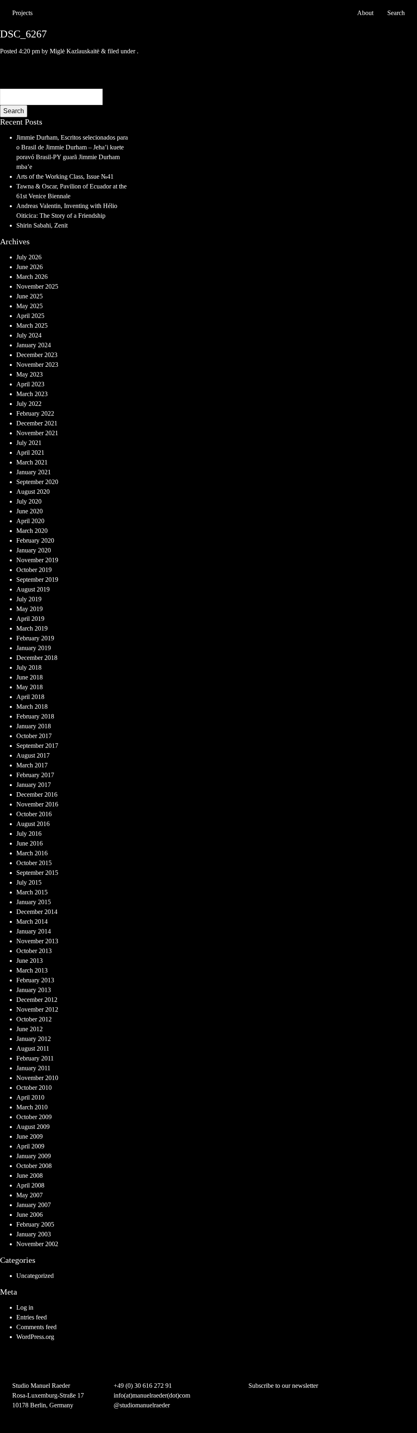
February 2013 (35, 980)
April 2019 (30, 618)
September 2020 (37, 481)
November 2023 (37, 364)
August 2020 (33, 491)
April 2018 (30, 696)
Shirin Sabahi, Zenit (42, 225)
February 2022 (35, 413)
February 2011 (35, 1058)
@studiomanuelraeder (142, 1405)
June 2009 (29, 1136)
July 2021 (29, 442)
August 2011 (32, 1048)
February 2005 (35, 1224)
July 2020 (29, 501)
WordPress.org (35, 1336)
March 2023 (32, 393)
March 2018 (32, 706)
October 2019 (34, 569)
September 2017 (37, 745)
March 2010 (32, 1107)
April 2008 (30, 1185)
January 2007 (33, 1204)
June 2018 (29, 677)
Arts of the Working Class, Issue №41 (65, 176)
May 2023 (29, 374)
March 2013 (32, 970)
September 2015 (37, 872)
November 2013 (37, 941)
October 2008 (34, 1165)
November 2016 (37, 804)
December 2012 (36, 999)
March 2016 (32, 853)
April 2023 (30, 384)
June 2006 (29, 1214)
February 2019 (35, 638)
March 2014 (32, 921)
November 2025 (37, 286)
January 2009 (33, 1156)
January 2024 (33, 345)
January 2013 (33, 989)
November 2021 (37, 432)
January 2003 (33, 1234)
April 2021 (30, 452)
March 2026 (32, 276)
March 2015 (32, 892)
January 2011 (33, 1068)
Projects (22, 12)
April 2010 (30, 1097)
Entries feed (31, 1317)
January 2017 (33, 784)
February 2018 (35, 716)
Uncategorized (35, 1275)
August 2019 (33, 589)
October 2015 (34, 862)
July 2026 (29, 257)
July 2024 (29, 335)
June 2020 (29, 511)
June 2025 (29, 296)
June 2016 (29, 843)
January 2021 (33, 472)
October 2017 (34, 735)
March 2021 (32, 462)
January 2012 (33, 1038)
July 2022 (29, 403)
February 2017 (35, 774)
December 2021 (36, 423)
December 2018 (36, 657)
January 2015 (33, 901)
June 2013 (29, 960)
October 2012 (34, 1019)
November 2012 (37, 1009)
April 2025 (30, 315)
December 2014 (36, 911)
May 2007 (29, 1195)
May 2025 (29, 305)
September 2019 (37, 579)
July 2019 (29, 599)
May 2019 (29, 608)
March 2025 (32, 325)
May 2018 (29, 687)
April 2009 (30, 1146)
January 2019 (33, 647)
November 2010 (37, 1077)
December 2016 (36, 794)
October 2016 (34, 814)
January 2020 (33, 550)
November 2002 (37, 1243)
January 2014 (33, 931)
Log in (24, 1307)
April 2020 (30, 520)
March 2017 (32, 765)
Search (13, 110)
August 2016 (33, 823)
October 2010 (34, 1087)
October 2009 (34, 1116)
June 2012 (29, 1028)
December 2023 (36, 354)
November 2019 (37, 560)
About (365, 12)
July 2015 (29, 882)
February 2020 (35, 540)
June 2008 (29, 1175)
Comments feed (36, 1326)
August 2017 (33, 755)
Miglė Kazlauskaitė (74, 51)
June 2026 (29, 266)
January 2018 (33, 726)
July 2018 (29, 667)
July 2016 (29, 833)
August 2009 (33, 1126)
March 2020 (32, 530)
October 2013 (34, 950)
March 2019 (32, 628)
